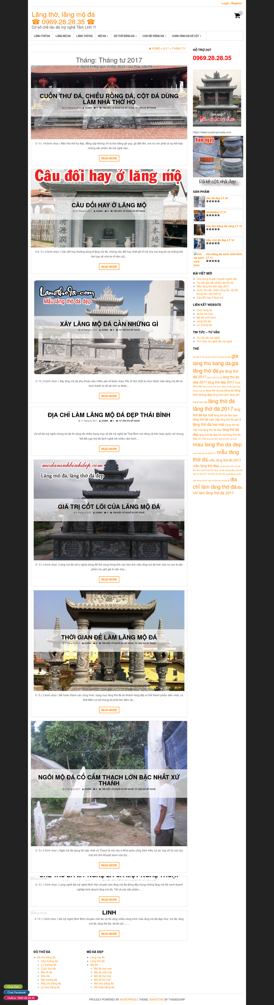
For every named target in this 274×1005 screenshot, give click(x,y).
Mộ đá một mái (103, 972)
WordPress (128, 999)
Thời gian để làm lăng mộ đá (109, 637)
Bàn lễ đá (46, 972)
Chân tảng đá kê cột (185, 36)
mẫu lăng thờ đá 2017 (225, 460)
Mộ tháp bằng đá (104, 987)
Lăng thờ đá (42, 36)
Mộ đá (102, 36)
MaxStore (156, 999)
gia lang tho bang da (215, 359)
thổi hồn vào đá (214, 473)
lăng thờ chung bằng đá (220, 390)
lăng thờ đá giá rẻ (231, 419)
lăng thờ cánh (221, 395)
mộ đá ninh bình (227, 466)
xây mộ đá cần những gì (218, 480)
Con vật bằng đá (153, 36)
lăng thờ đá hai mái (208, 424)
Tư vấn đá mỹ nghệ (145, 107)
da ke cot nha (205, 314)
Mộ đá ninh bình (206, 317)
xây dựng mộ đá (200, 480)
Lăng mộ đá (63, 36)
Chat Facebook (16, 992)
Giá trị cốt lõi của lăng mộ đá (109, 506)
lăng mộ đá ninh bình (212, 386)
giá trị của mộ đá (214, 377)
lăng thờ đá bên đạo (226, 415)
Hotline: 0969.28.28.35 (20, 998)
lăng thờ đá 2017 (213, 408)
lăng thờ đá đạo (212, 430)
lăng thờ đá (221, 401)
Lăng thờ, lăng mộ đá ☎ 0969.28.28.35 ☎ (63, 17)
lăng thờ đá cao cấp (206, 419)
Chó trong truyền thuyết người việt (217, 279)
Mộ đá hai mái (102, 976)
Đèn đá (45, 976)
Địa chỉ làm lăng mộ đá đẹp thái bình (109, 414)
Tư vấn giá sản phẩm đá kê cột (215, 282)
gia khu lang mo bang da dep (218, 356)
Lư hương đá (204, 325)
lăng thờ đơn (212, 438)
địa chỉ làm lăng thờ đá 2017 (217, 490)
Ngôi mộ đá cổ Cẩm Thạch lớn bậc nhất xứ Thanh (109, 780)
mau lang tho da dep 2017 (204, 453)
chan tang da (204, 310)
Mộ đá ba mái (102, 979)
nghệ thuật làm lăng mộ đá (212, 470)
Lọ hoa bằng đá (50, 987)
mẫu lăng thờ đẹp (206, 465)
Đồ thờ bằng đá (124, 36)
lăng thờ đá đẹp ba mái (212, 434)
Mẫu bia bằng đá (51, 983)
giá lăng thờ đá (215, 366)
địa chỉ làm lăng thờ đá (215, 482)
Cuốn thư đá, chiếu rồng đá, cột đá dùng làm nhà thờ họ (109, 98)
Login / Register (232, 3)
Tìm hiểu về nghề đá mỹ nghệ (118, 107)
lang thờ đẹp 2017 (221, 382)
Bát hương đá (49, 979)
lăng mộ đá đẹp (229, 386)
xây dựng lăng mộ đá (231, 473)
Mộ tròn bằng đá (104, 983)
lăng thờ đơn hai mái (227, 438)
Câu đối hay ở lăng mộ (109, 204)
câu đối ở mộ (198, 356)
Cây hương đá (49, 961)
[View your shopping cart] (237, 16)
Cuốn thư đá (48, 968)
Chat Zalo (13, 987)
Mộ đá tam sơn (103, 968)
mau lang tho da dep (217, 444)
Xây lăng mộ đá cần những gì (109, 323)
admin (88, 107)
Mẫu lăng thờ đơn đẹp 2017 (213, 286)
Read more (109, 158)
